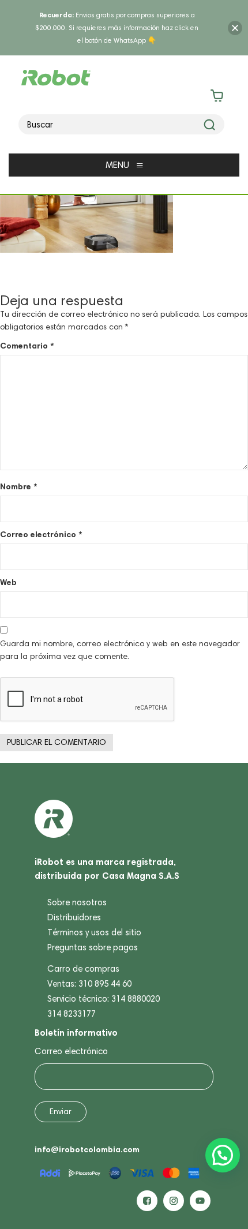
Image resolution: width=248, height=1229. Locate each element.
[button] (222, 1155)
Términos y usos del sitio (94, 932)
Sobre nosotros (77, 902)
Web (8, 582)
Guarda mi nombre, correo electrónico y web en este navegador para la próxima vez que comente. (120, 650)
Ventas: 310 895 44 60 (89, 984)
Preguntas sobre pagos (92, 947)
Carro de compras (83, 969)
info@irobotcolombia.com (87, 1149)
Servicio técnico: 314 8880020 (103, 999)
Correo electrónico (41, 534)
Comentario (27, 345)
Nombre (18, 486)
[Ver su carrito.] (124, 97)
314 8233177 (71, 1014)
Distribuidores (74, 917)
